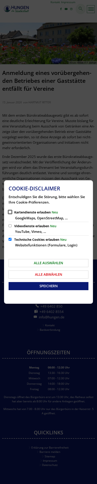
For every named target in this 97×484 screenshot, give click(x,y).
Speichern (48, 286)
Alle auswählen (48, 263)
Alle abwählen (48, 274)
